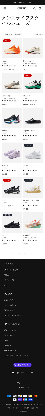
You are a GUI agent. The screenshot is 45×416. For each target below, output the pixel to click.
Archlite (5, 165)
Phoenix (5, 131)
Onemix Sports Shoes (13, 404)
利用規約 (7, 345)
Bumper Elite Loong (31, 200)
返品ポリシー (9, 310)
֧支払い (7, 340)
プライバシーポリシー (12, 315)
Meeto (4, 61)
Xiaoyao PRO (28, 165)
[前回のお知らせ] (4, 2)
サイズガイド (9, 280)
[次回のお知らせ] (40, 2)
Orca (4, 200)
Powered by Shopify (26, 404)
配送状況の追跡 (10, 351)
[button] (4, 8)
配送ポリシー (35, 408)
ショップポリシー (11, 305)
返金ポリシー (38, 404)
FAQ (5, 285)
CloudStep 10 (28, 61)
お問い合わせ (9, 335)
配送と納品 (8, 300)
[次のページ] (31, 253)
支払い (7, 275)
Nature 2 (26, 96)
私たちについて (10, 330)
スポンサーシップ (11, 270)
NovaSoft (26, 235)
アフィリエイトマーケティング (16, 356)
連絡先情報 (23, 411)
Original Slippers (30, 131)
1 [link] (13, 254)
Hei (3, 235)
